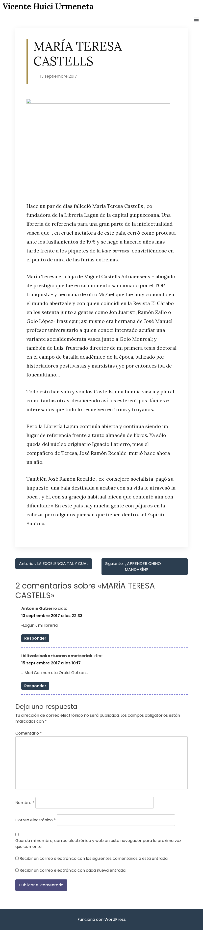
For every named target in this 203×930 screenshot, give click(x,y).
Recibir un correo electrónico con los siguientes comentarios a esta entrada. (94, 858)
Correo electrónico (35, 820)
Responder (35, 638)
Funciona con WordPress (101, 919)
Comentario (28, 733)
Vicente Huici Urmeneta (48, 6)
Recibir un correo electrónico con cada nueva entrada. (73, 870)
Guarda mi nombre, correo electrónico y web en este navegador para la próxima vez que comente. (98, 843)
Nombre (24, 803)
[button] (196, 20)
